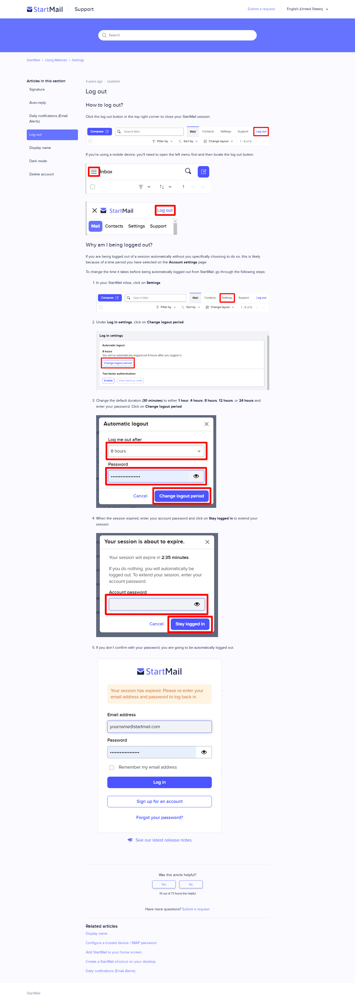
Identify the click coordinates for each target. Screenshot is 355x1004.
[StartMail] (45, 9)
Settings (78, 60)
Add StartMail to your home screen (114, 952)
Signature (37, 89)
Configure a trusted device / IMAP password (121, 943)
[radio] (164, 884)
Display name (40, 148)
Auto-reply (37, 103)
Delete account (41, 174)
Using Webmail (56, 60)
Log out (35, 135)
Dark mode (38, 161)
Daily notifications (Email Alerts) (48, 119)
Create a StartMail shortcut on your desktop (121, 962)
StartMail (33, 60)
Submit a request (261, 9)
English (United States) (305, 9)
